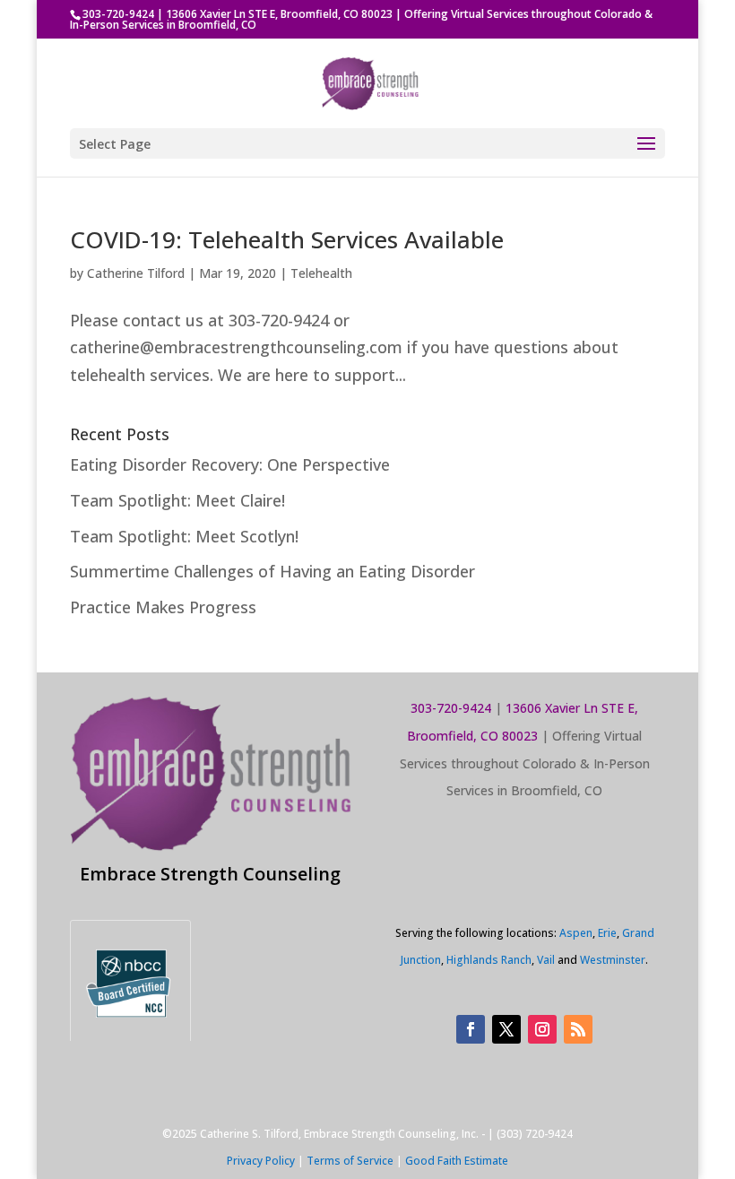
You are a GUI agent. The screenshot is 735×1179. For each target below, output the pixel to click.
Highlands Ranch (489, 959)
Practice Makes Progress (163, 607)
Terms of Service (350, 1160)
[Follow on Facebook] (470, 1029)
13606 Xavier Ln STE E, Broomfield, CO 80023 (279, 14)
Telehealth (321, 273)
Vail (546, 959)
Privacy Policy (261, 1160)
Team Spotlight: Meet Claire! (177, 500)
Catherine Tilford (136, 273)
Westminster (612, 959)
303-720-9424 (118, 14)
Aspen (575, 933)
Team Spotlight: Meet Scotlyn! (184, 536)
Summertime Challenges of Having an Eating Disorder (272, 571)
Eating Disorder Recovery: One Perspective (230, 464)
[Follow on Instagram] (542, 1029)
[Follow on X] (506, 1029)
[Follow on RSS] (578, 1029)
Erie (607, 933)
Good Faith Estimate (456, 1160)
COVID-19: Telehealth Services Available (287, 239)
